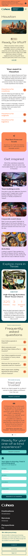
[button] (12, 434)
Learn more (5, 5)
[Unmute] (22, 32)
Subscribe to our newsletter (14, 496)
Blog (2, 527)
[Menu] (26, 9)
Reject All (14, 553)
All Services (4, 520)
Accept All (14, 545)
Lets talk (14, 60)
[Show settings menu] (24, 32)
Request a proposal (15, 9)
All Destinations (5, 513)
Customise (14, 549)
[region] (14, 543)
